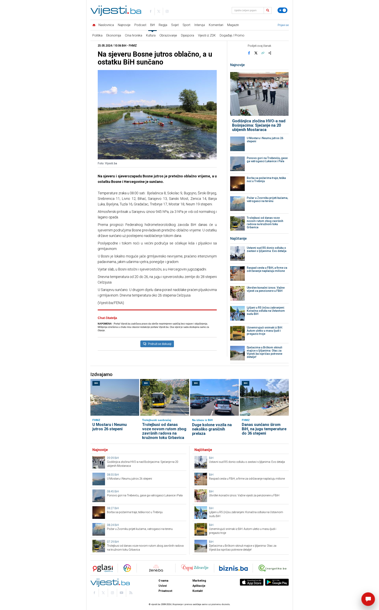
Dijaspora (187, 35)
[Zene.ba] (156, 568)
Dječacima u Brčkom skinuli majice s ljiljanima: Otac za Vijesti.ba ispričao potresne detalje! (264, 352)
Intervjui (199, 25)
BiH (152, 25)
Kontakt (197, 590)
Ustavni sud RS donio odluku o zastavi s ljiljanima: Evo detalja (266, 249)
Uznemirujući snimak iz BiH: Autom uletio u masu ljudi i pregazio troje (265, 330)
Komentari (216, 25)
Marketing (199, 580)
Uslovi (163, 585)
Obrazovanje (168, 35)
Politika (97, 35)
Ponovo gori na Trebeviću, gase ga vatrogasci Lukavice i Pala (267, 159)
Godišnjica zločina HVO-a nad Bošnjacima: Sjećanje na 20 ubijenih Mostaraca (258, 125)
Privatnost (165, 590)
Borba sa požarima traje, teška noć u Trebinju (266, 179)
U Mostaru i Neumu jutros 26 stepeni (265, 140)
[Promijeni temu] (282, 10)
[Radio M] (101, 568)
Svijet (175, 25)
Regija (163, 25)
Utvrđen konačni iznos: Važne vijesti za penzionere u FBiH (266, 289)
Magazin (233, 25)
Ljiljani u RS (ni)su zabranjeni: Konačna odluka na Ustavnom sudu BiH (266, 310)
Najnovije (124, 25)
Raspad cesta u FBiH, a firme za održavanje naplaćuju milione (267, 269)
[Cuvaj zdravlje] (194, 568)
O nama (163, 580)
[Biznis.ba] (233, 568)
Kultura (151, 35)
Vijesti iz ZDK (207, 35)
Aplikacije (198, 585)
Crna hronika (133, 35)
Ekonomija (113, 35)
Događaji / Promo (232, 35)
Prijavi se (283, 25)
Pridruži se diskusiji (159, 343)
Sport (186, 25)
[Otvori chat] (368, 599)
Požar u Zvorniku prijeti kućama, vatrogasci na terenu (267, 199)
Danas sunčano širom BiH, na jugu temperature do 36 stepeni (264, 429)
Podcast (140, 25)
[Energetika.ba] (273, 568)
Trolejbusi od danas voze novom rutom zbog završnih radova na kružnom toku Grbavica (265, 222)
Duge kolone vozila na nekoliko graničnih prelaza (212, 429)
